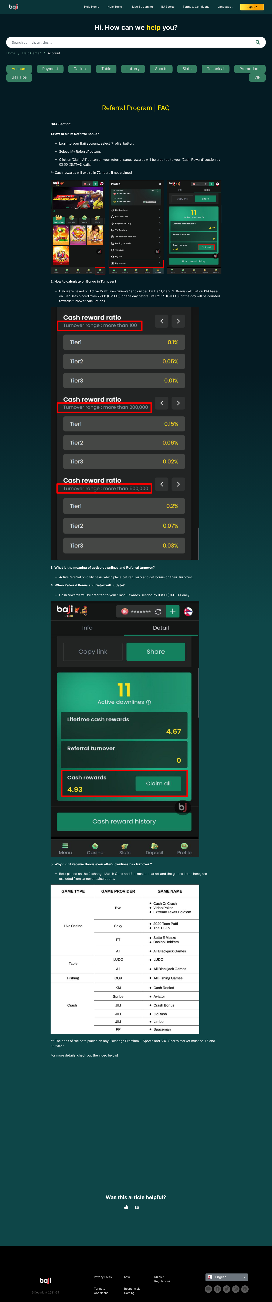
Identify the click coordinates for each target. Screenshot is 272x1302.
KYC (127, 1277)
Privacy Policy (103, 1277)
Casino (80, 68)
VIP (257, 77)
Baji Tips (19, 77)
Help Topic (115, 6)
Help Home (91, 6)
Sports (161, 68)
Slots (187, 68)
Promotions (249, 68)
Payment (50, 68)
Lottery (133, 68)
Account (54, 53)
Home (10, 53)
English (220, 1277)
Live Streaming (142, 6)
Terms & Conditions (196, 6)
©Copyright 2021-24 (45, 1292)
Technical (215, 68)
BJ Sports (167, 6)
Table (106, 68)
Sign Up (252, 7)
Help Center (31, 53)
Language (224, 6)
